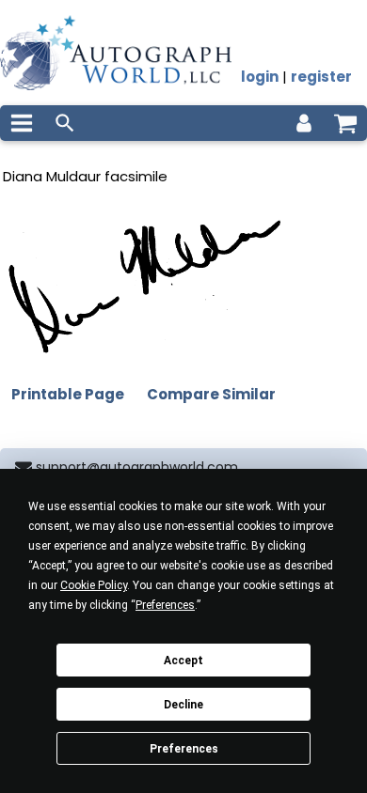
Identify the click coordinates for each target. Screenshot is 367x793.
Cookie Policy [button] (93, 585)
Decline (183, 704)
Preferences (184, 748)
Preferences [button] (165, 605)
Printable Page (67, 394)
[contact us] (23, 467)
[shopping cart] (345, 123)
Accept (183, 660)
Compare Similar (211, 394)
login (260, 76)
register (321, 76)
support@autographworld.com (137, 467)
